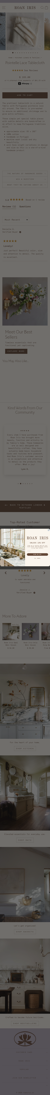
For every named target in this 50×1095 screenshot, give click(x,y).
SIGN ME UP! (37, 554)
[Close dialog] (48, 530)
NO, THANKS (37, 558)
